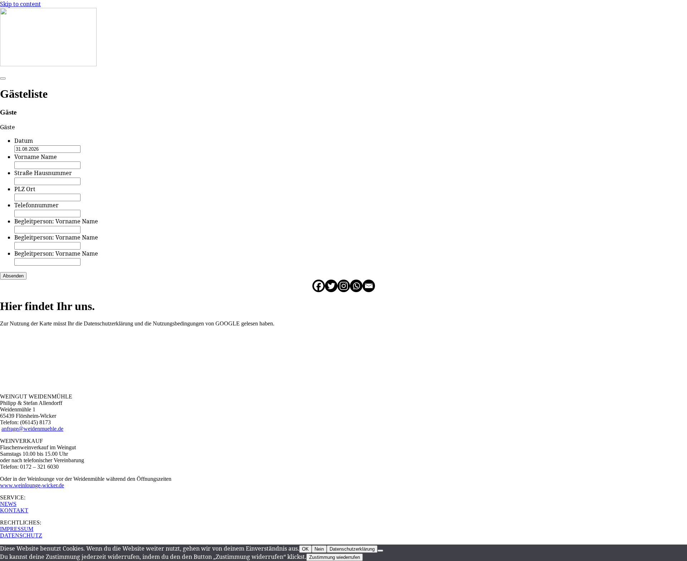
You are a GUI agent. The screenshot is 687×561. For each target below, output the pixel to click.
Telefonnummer (36, 205)
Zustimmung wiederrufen (334, 557)
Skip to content (20, 4)
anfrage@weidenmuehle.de (32, 429)
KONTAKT (14, 510)
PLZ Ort (24, 189)
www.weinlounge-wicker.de (32, 485)
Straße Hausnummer (43, 173)
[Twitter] (331, 286)
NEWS (8, 504)
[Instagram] (343, 286)
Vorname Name (35, 157)
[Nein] (380, 551)
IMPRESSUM (16, 529)
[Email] (368, 286)
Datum (23, 141)
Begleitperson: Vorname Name (56, 221)
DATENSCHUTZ (21, 535)
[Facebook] (318, 286)
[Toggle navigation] (3, 78)
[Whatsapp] (356, 286)
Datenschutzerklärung (352, 549)
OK (305, 549)
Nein (319, 549)
